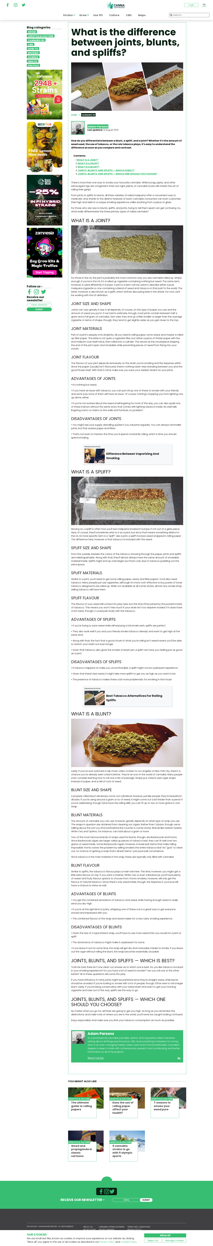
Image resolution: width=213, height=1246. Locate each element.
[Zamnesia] (44, 94)
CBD (30, 44)
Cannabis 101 (36, 40)
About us (88, 1226)
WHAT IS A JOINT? (87, 160)
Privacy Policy (107, 1242)
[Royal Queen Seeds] (44, 200)
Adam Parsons (98, 126)
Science (33, 56)
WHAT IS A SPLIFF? (88, 163)
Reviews (33, 52)
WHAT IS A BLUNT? (88, 167)
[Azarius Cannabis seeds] (44, 147)
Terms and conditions (138, 1226)
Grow (32, 31)
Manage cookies (174, 1240)
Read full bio (96, 1058)
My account (89, 1229)
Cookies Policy (129, 1242)
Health (32, 61)
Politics (33, 65)
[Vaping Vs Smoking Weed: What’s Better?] (94, 456)
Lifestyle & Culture (40, 35)
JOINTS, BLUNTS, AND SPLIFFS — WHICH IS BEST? (106, 170)
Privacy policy (134, 1229)
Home (74, 115)
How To (33, 48)
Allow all (165, 1235)
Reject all (153, 1240)
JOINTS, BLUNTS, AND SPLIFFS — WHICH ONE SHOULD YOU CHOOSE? (117, 174)
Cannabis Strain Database (111, 1226)
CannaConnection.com (115, 5)
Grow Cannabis (106, 1229)
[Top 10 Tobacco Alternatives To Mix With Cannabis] (94, 698)
